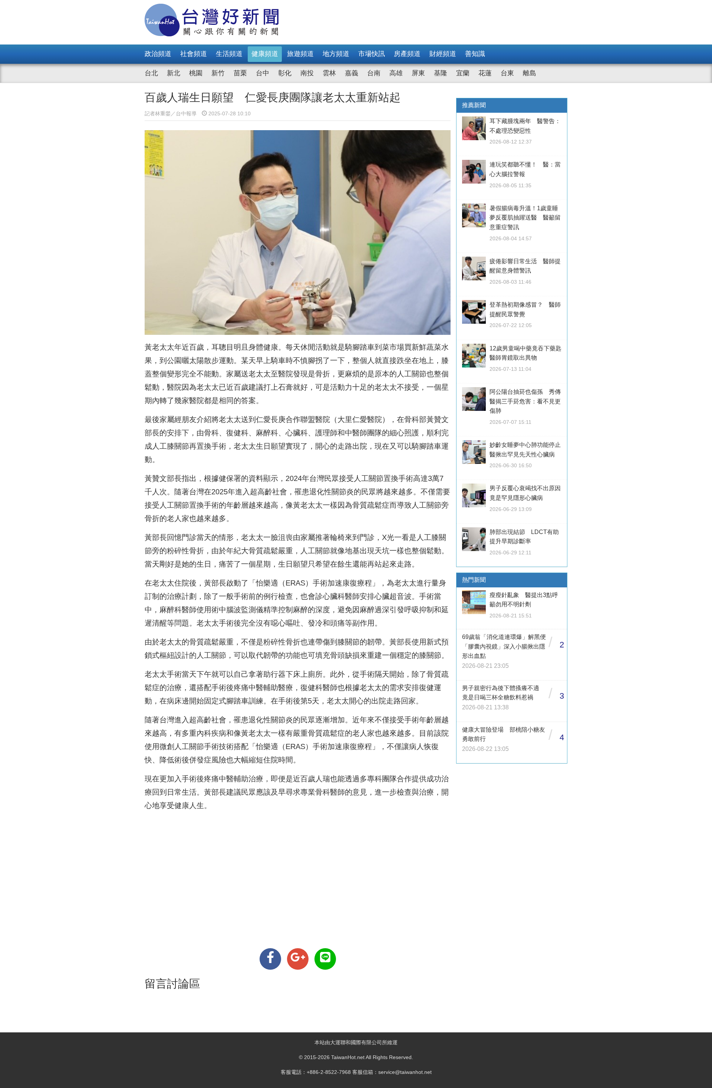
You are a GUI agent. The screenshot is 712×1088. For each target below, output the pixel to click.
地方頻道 (336, 53)
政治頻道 (158, 53)
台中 (262, 73)
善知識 (475, 53)
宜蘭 (462, 73)
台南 (373, 73)
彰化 (284, 73)
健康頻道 (264, 53)
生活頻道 (229, 53)
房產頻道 (407, 53)
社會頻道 (193, 53)
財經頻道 (442, 53)
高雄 (396, 73)
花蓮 (485, 73)
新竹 (218, 73)
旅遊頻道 (300, 53)
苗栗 (240, 73)
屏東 (418, 73)
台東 (507, 73)
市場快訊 (371, 53)
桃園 (195, 73)
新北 (173, 73)
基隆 (440, 73)
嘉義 (351, 73)
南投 (307, 73)
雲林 (329, 73)
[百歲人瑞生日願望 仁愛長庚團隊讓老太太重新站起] (270, 959)
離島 (529, 73)
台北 (151, 73)
